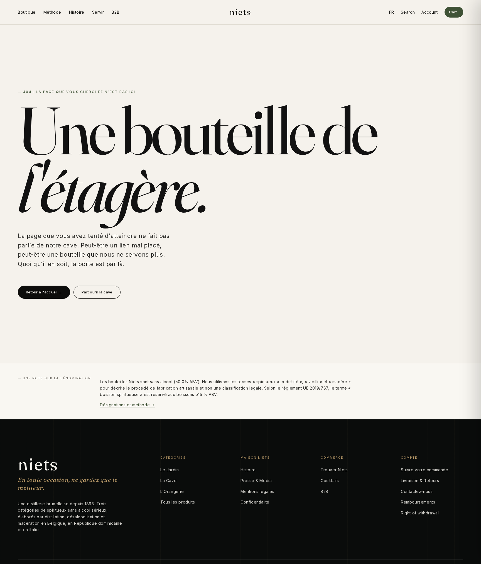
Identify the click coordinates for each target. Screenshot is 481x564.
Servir (98, 12)
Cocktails (330, 480)
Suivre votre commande (424, 469)
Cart (453, 12)
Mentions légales (257, 491)
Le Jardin (169, 469)
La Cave (168, 480)
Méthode (52, 12)
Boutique (27, 12)
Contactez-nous (417, 491)
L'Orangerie (172, 491)
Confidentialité (254, 502)
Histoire (76, 12)
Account (429, 12)
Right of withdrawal (420, 512)
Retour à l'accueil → (44, 292)
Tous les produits (177, 502)
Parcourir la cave (97, 292)
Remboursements (418, 502)
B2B (115, 12)
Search (408, 12)
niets (240, 12)
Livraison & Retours (420, 480)
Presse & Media (256, 480)
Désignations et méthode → (127, 404)
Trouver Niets (334, 469)
